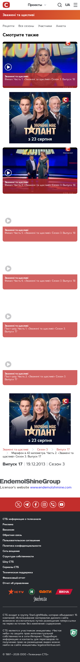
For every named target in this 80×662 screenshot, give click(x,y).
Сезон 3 (42, 449)
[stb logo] (6, 4)
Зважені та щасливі (18, 15)
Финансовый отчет (14, 577)
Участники (45, 26)
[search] (60, 5)
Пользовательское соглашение (21, 540)
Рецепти (8, 26)
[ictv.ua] (16, 592)
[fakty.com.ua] (45, 592)
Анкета (61, 26)
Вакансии (8, 529)
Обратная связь (12, 535)
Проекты (35, 5)
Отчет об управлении (16, 583)
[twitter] (18, 504)
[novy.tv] (32, 592)
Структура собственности (18, 556)
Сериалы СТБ (11, 567)
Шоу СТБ (8, 561)
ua (67, 5)
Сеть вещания (11, 551)
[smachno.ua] (40, 599)
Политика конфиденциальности (22, 545)
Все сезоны (26, 26)
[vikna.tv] (64, 592)
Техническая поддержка (18, 572)
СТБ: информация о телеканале (22, 519)
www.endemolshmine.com (51, 487)
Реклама (8, 524)
